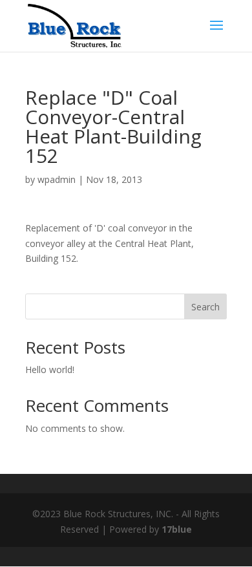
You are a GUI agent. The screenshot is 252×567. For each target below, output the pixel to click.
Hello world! (49, 369)
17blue (177, 529)
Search (205, 307)
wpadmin (56, 179)
